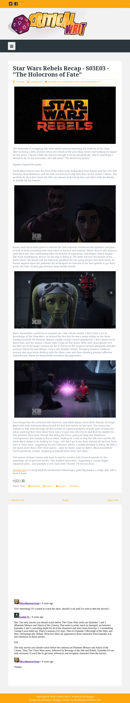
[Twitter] (10, 4)
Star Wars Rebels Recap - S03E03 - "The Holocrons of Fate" (61, 71)
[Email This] (14, 480)
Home (65, 500)
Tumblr (75, 486)
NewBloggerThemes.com (87, 700)
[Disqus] (65, 552)
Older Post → (114, 500)
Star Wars (74, 82)
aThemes (46, 700)
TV (99, 82)
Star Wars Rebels (88, 82)
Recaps (65, 82)
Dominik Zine (35, 82)
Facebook (35, 486)
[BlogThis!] (17, 480)
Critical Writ (62, 696)
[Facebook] (16, 4)
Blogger (90, 696)
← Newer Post (16, 500)
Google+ (62, 486)
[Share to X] (20, 480)
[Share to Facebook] (23, 480)
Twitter (49, 486)
